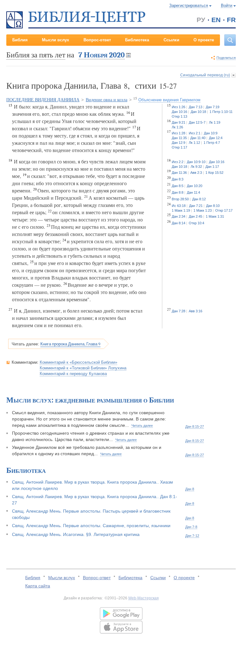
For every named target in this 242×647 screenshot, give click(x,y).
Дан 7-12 (192, 536)
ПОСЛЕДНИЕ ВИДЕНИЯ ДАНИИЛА (42, 99)
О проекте (203, 40)
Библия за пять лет (35, 54)
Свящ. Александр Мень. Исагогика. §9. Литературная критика (76, 534)
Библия (20, 40)
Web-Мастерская (143, 598)
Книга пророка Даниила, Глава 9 (70, 344)
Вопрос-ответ (97, 40)
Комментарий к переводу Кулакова (73, 373)
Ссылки (171, 40)
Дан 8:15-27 (194, 426)
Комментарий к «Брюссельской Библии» (78, 362)
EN (216, 19)
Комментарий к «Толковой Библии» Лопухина (83, 368)
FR (231, 19)
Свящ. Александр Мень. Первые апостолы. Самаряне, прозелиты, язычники (91, 525)
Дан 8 (189, 489)
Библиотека (137, 40)
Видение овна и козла (106, 99)
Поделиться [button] (226, 58)
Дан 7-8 (191, 527)
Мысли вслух (55, 40)
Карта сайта (37, 585)
